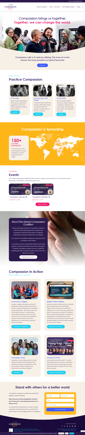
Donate (78, 6)
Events (51, 6)
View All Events (42, 204)
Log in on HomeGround (75, 1)
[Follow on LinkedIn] (67, 426)
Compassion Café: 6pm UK (18, 197)
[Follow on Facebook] (62, 426)
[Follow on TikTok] (70, 426)
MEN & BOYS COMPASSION (56, 372)
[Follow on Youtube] (75, 426)
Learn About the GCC (28, 257)
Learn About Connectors (21, 326)
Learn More (17, 372)
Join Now (42, 65)
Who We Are (57, 6)
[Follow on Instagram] (72, 426)
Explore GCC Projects (55, 326)
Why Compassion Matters (68, 6)
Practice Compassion (42, 6)
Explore (15, 112)
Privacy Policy (73, 430)
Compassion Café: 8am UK (41, 197)
